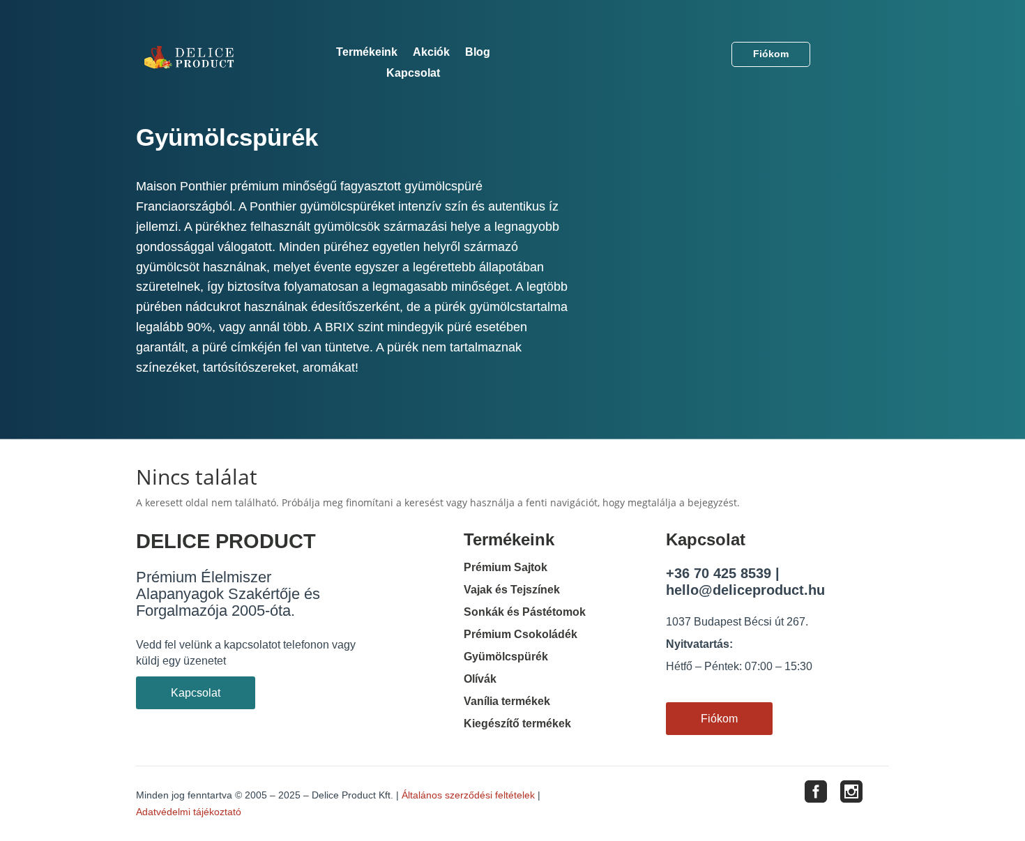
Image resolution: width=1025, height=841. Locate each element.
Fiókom (771, 53)
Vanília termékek (507, 701)
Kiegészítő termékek (517, 723)
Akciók (431, 52)
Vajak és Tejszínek (512, 590)
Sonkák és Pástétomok (525, 612)
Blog (477, 52)
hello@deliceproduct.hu (745, 590)
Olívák (480, 679)
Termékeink (366, 52)
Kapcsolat (413, 73)
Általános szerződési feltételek (468, 795)
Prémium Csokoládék (520, 634)
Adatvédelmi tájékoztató (188, 811)
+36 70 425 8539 (718, 573)
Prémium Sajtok (505, 567)
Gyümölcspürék (506, 656)
